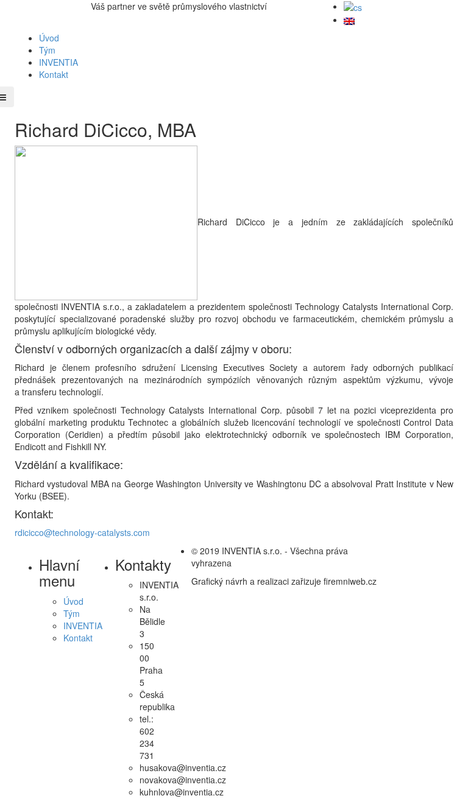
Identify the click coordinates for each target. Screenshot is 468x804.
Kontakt (53, 74)
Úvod (49, 38)
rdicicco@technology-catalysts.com (82, 532)
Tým (47, 50)
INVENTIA (58, 62)
